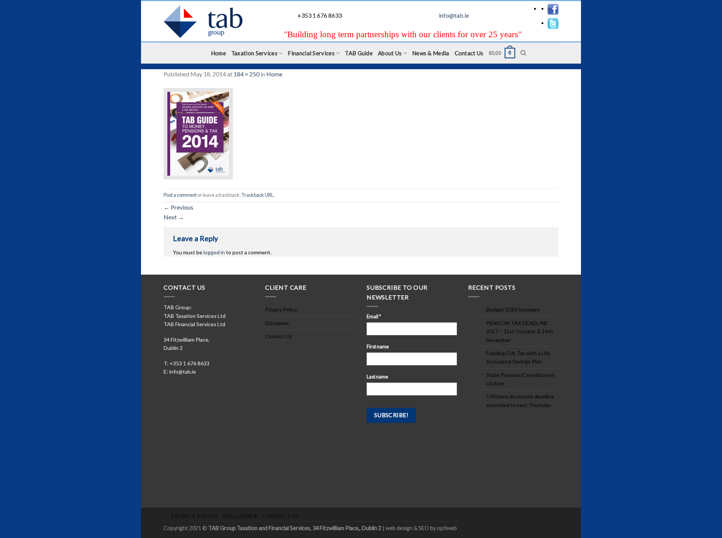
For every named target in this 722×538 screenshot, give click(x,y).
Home (218, 53)
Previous (178, 207)
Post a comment (180, 195)
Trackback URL (257, 195)
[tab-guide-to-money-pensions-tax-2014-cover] (198, 132)
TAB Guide (359, 53)
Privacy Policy (281, 309)
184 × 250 (246, 74)
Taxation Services (254, 53)
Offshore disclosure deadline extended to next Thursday (520, 400)
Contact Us (469, 53)
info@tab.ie (454, 15)
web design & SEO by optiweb (421, 528)
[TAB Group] (212, 21)
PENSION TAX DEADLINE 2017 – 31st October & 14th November (519, 331)
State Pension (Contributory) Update (520, 379)
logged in (214, 252)
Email (374, 316)
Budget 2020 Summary (513, 309)
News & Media (430, 53)
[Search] (523, 53)
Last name (377, 377)
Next (174, 216)
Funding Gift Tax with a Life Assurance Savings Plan (518, 357)
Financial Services (311, 53)
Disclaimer (277, 323)
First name (378, 347)
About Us (390, 53)
